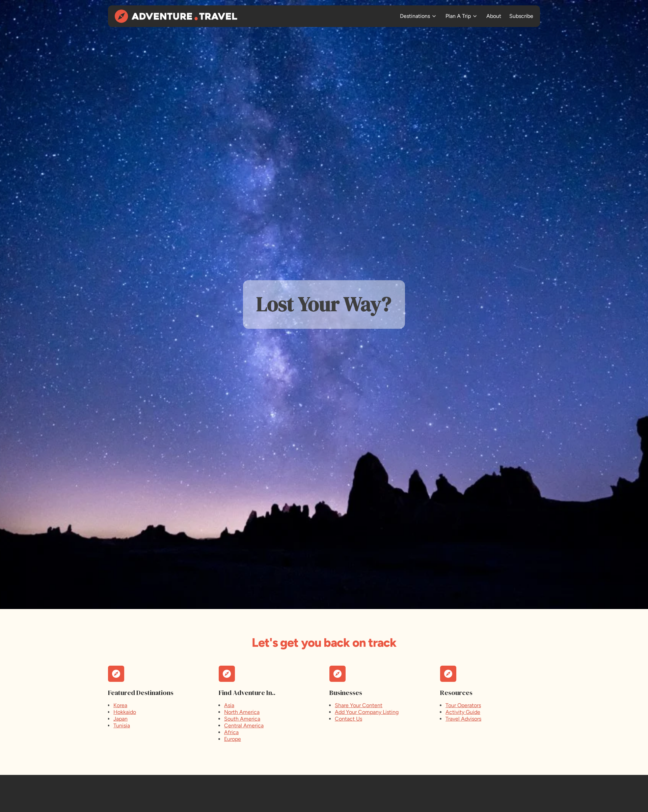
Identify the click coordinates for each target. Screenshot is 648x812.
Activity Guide (463, 712)
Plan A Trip (458, 16)
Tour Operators (463, 705)
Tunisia (121, 725)
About (493, 16)
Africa (231, 732)
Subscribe (521, 16)
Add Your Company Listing (367, 712)
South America (242, 719)
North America (242, 712)
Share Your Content (358, 705)
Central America (244, 725)
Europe (232, 739)
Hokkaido (124, 712)
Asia (229, 705)
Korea (120, 705)
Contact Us (348, 719)
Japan (120, 719)
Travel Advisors (463, 719)
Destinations (415, 16)
